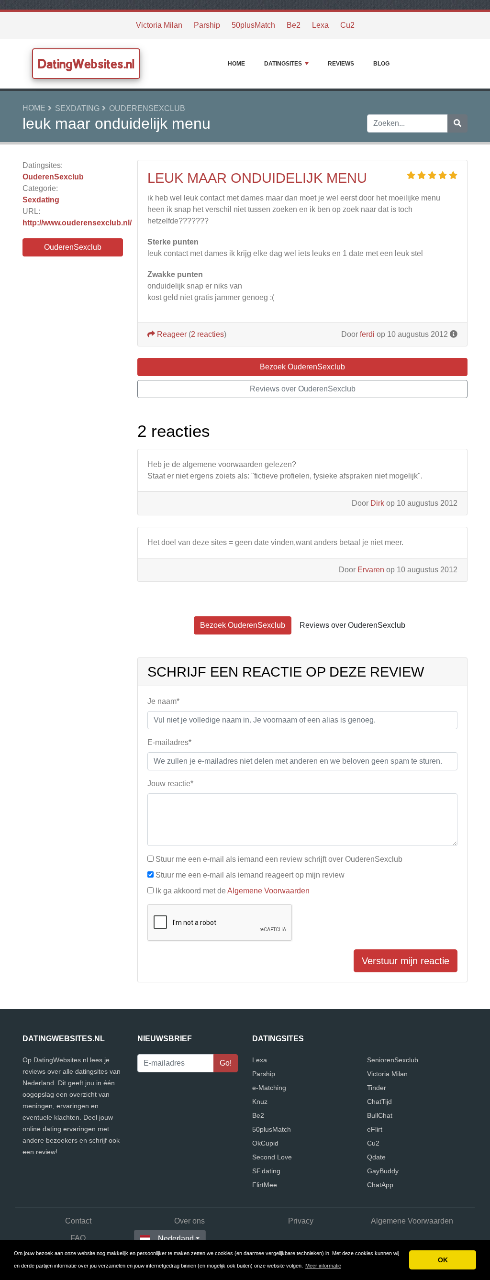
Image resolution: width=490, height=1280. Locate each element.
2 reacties (207, 334)
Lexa (320, 25)
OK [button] (443, 1260)
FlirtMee (264, 1185)
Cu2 (347, 25)
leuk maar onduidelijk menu (257, 178)
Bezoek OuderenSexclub (302, 367)
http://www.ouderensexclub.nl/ (77, 223)
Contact (78, 1221)
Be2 (294, 25)
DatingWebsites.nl (86, 63)
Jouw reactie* (170, 783)
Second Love (272, 1157)
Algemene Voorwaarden (268, 891)
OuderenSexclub (147, 108)
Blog (381, 63)
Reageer (171, 334)
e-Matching (269, 1087)
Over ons (189, 1221)
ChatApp (380, 1185)
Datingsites (283, 63)
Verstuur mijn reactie (405, 961)
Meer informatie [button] (323, 1266)
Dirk (377, 503)
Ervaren (370, 570)
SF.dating (266, 1171)
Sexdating (77, 108)
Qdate (376, 1157)
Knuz (259, 1101)
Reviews (341, 63)
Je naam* (163, 701)
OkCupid (265, 1143)
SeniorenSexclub (392, 1060)
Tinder (376, 1087)
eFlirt (374, 1129)
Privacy (300, 1221)
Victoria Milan (159, 25)
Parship (207, 25)
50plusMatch (253, 25)
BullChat (379, 1115)
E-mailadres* (169, 742)
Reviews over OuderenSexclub (303, 389)
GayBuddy (383, 1171)
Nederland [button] (176, 1239)
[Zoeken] (457, 123)
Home (236, 63)
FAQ (78, 1238)
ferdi (367, 334)
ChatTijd (379, 1101)
